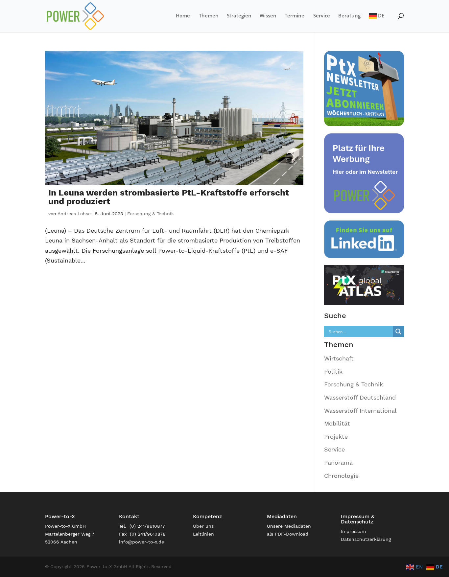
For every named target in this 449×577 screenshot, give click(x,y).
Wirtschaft (339, 358)
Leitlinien (203, 534)
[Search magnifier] (398, 331)
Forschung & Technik (150, 213)
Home (183, 16)
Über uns (203, 526)
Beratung (349, 16)
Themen (209, 16)
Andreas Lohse (74, 213)
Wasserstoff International (360, 410)
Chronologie (341, 475)
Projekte (336, 436)
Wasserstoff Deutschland (360, 397)
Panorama (338, 462)
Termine (294, 16)
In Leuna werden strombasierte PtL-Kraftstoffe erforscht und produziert (168, 197)
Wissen (268, 16)
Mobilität (337, 423)
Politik (333, 371)
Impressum (353, 531)
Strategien (239, 16)
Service (321, 16)
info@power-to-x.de (141, 541)
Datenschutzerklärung (366, 539)
